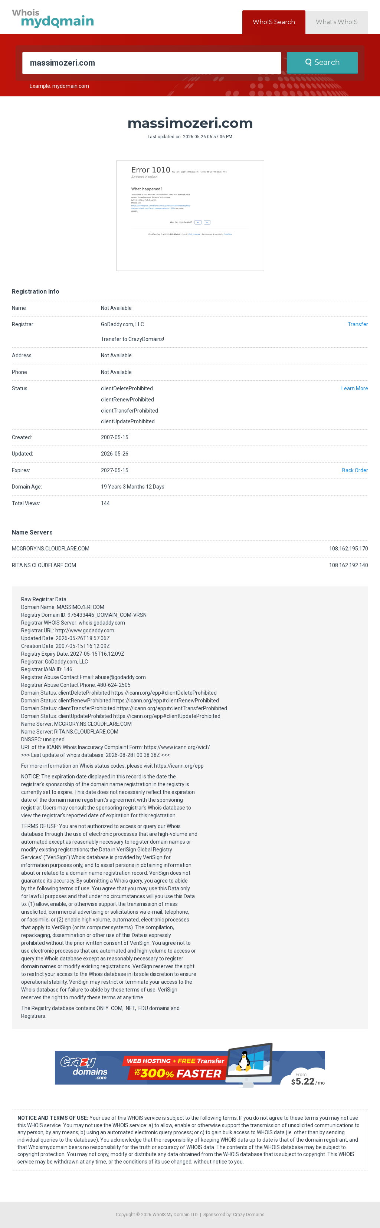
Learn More (354, 388)
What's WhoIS (337, 22)
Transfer (358, 324)
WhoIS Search (274, 22)
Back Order (355, 470)
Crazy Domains (249, 1214)
